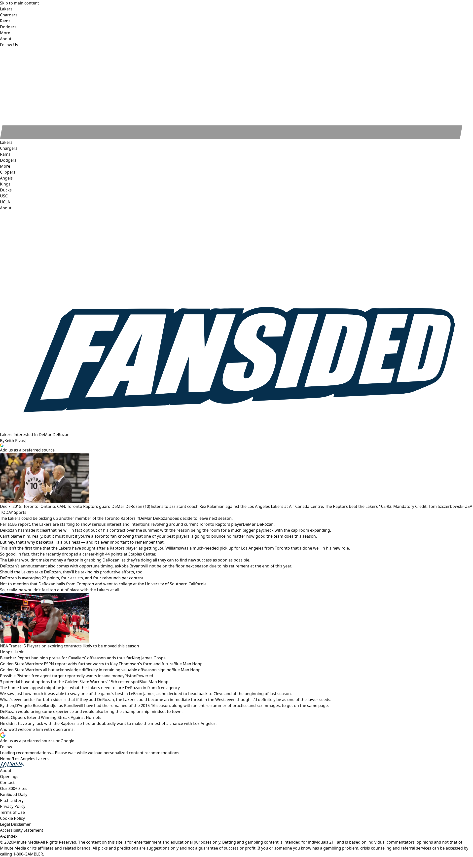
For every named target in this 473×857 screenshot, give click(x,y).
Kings (5, 184)
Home (5, 758)
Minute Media (26, 842)
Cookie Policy (12, 818)
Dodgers (8, 160)
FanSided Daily (13, 794)
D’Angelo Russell (30, 705)
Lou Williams (169, 548)
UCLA (5, 202)
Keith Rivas (14, 440)
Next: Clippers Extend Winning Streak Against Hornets (50, 717)
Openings (9, 776)
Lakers (6, 142)
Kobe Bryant (130, 566)
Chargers (8, 148)
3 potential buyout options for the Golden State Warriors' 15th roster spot (69, 681)
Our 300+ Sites (13, 788)
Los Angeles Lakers (31, 758)
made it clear (37, 530)
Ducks (6, 190)
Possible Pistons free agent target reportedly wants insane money (62, 675)
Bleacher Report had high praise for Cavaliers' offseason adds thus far (66, 658)
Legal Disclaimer (15, 824)
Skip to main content (19, 3)
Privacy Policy (12, 806)
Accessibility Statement (21, 830)
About (5, 208)
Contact (7, 782)
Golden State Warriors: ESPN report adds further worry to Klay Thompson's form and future (87, 664)
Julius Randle (65, 705)
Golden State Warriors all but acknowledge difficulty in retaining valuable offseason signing (86, 669)
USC (4, 196)
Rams (5, 154)
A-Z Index (8, 836)
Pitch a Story (12, 800)
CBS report (20, 524)
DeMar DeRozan (154, 518)
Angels (6, 178)
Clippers (7, 172)
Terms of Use (12, 812)
